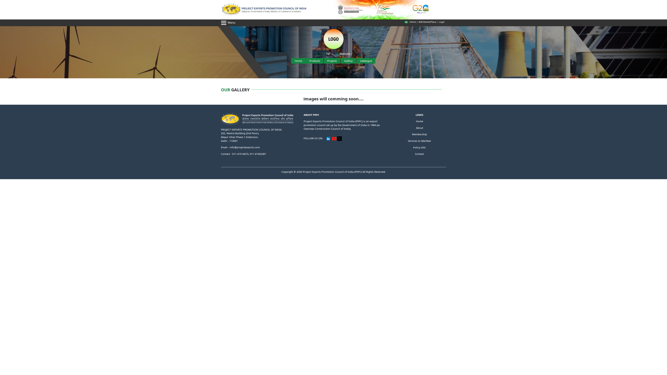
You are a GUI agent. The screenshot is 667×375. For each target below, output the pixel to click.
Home (413, 21)
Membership (419, 134)
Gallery (348, 60)
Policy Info (419, 147)
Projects (332, 60)
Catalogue (366, 60)
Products (314, 60)
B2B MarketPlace (427, 21)
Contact (419, 154)
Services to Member (419, 141)
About (419, 128)
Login (442, 21)
